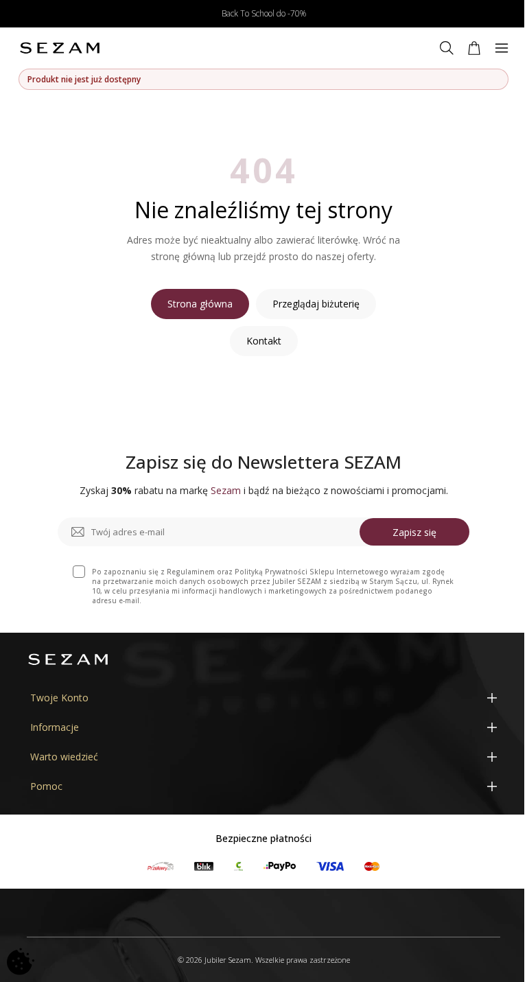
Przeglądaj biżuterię (316, 303)
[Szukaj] (447, 48)
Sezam (226, 490)
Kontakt (263, 340)
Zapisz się (414, 532)
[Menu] (501, 48)
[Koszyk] (474, 48)
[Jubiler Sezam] (60, 48)
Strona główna (200, 303)
